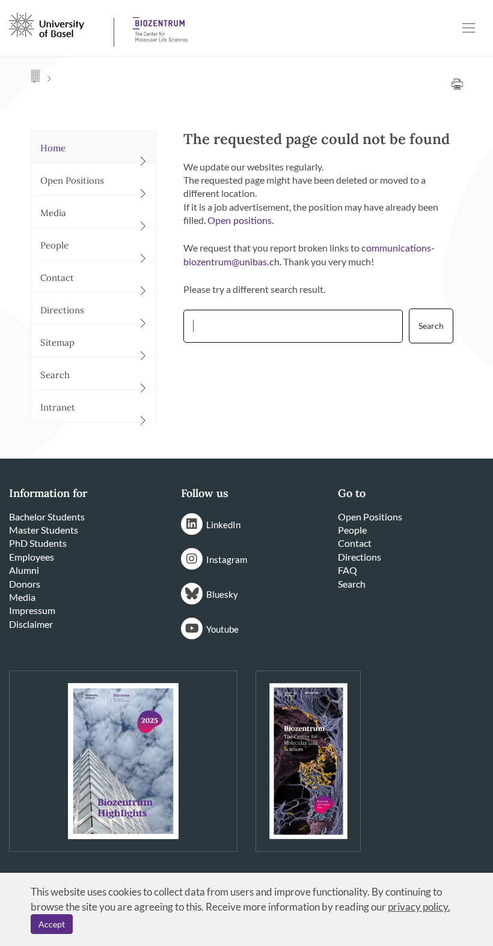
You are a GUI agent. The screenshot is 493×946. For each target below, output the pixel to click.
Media (22, 597)
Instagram (226, 559)
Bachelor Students (47, 516)
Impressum (32, 610)
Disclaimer (31, 624)
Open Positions (370, 516)
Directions (359, 556)
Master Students (43, 529)
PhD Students (38, 543)
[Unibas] (60, 24)
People (352, 529)
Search (352, 583)
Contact (355, 543)
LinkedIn (223, 524)
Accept (51, 924)
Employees (31, 556)
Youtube (222, 629)
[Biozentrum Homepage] (156, 25)
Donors (24, 583)
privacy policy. (419, 906)
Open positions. (240, 221)
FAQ (347, 570)
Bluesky (222, 594)
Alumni (24, 570)
